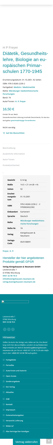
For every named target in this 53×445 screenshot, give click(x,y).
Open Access (11, 376)
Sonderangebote (13, 381)
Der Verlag (10, 387)
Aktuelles (10, 392)
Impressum (10, 410)
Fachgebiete (11, 360)
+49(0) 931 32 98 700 (19, 353)
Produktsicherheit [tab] (11, 165)
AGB (8, 399)
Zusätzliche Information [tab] (14, 153)
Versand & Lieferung (14, 420)
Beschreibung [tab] (9, 148)
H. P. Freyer (20, 101)
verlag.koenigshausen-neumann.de (19, 282)
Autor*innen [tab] (8, 159)
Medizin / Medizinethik (24, 87)
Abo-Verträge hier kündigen (17, 431)
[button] (13, 133)
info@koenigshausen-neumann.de (19, 279)
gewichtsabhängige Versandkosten (23, 120)
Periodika (10, 365)
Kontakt (9, 404)
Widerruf (9, 426)
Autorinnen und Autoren (16, 370)
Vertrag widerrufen (26, 441)
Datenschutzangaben (15, 415)
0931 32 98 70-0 (10, 275)
